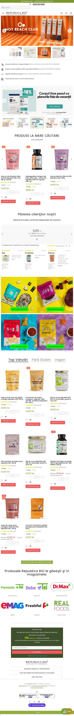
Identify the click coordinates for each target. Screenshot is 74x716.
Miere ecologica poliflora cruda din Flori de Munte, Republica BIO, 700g (28, 266)
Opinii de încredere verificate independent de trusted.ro (37, 220)
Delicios (51, 253)
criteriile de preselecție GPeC (40, 686)
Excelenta (29, 253)
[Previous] (4, 31)
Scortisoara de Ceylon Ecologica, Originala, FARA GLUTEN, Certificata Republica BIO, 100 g (36, 400)
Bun (3, 253)
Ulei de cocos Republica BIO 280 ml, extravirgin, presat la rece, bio (5, 266)
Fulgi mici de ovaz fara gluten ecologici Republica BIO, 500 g (12, 398)
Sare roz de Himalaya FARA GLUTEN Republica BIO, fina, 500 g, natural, (11, 178)
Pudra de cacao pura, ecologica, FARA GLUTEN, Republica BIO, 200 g (10, 526)
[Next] (70, 31)
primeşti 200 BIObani (38, 656)
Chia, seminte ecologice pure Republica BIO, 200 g (12, 462)
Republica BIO (16, 13)
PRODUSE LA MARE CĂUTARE (37, 137)
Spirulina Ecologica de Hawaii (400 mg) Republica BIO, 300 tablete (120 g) (61, 463)
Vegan (60, 360)
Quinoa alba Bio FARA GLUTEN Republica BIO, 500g (60, 177)
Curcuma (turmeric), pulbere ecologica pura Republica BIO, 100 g (37, 526)
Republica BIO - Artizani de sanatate (37, 1)
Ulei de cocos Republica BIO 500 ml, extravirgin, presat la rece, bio (60, 399)
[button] (2, 197)
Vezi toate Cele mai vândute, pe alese (37, 562)
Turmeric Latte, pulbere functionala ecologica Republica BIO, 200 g (51, 266)
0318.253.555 (39, 4)
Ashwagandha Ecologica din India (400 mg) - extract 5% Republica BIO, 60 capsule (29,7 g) (36, 179)
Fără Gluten (41, 360)
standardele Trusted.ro (37, 687)
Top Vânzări (18, 360)
